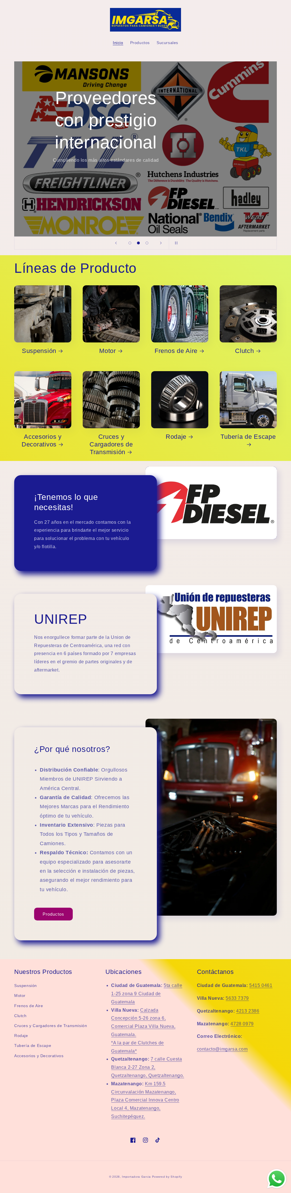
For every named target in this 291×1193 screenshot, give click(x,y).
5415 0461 (260, 985)
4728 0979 (241, 1023)
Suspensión (39, 350)
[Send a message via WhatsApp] (276, 1178)
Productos (53, 914)
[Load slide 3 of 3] (147, 243)
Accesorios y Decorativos (42, 440)
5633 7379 (237, 998)
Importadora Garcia (136, 1176)
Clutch (244, 350)
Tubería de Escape (248, 436)
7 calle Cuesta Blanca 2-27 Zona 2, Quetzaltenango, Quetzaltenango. (147, 1067)
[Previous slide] (116, 243)
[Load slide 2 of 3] (138, 243)
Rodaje (176, 436)
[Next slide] (161, 243)
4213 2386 (247, 1011)
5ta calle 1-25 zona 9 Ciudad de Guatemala (146, 993)
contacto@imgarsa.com (222, 1049)
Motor (107, 350)
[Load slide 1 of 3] (130, 243)
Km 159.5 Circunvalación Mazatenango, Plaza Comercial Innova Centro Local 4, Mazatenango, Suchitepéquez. (145, 1100)
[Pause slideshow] (175, 243)
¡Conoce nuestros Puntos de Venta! (106, 143)
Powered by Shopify (167, 1176)
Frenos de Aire (176, 350)
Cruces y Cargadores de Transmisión (111, 444)
